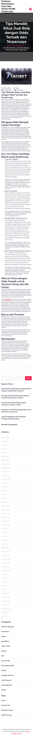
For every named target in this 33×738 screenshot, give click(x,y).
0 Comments (19, 90)
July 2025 (4, 487)
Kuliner (3, 636)
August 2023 (5, 574)
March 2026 (4, 456)
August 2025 (5, 483)
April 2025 (4, 498)
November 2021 (5, 601)
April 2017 (4, 616)
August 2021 (5, 612)
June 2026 (4, 445)
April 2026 (4, 453)
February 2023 (5, 593)
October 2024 (5, 521)
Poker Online (5, 646)
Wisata (3, 690)
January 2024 (5, 555)
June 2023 (4, 582)
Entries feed (5, 705)
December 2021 (5, 597)
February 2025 (5, 506)
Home (9, 46)
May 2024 (4, 540)
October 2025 (5, 475)
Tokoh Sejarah (6, 680)
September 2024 (6, 525)
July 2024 (4, 532)
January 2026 (5, 464)
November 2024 (6, 517)
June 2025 (4, 491)
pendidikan (5, 641)
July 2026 (4, 441)
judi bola (8, 299)
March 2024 (4, 548)
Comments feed (7, 710)
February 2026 (5, 460)
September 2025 (6, 479)
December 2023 (6, 559)
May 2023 (4, 586)
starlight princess (7, 675)
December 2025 (6, 468)
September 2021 (6, 608)
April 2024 (4, 544)
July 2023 (4, 578)
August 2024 (5, 529)
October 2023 (5, 567)
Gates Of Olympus (7, 627)
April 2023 (4, 589)
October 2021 (5, 605)
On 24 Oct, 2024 (6, 88)
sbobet (3, 651)
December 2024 (6, 513)
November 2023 (6, 563)
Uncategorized (18, 46)
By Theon (16, 88)
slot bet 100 (5, 661)
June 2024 (4, 536)
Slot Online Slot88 (7, 665)
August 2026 (5, 437)
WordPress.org (6, 715)
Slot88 (3, 670)
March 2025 (4, 502)
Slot (2, 656)
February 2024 (5, 551)
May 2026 (4, 449)
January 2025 (5, 510)
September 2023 (6, 570)
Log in (3, 700)
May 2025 (4, 494)
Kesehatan (5, 631)
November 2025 (6, 472)
